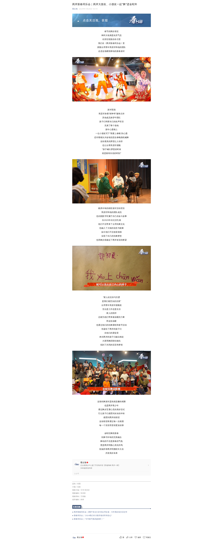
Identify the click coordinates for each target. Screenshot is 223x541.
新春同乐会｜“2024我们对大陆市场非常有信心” (93, 515)
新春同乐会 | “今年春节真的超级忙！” (89, 519)
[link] (80, 537)
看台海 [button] (75, 9)
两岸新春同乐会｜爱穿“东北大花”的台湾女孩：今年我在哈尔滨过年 (100, 512)
